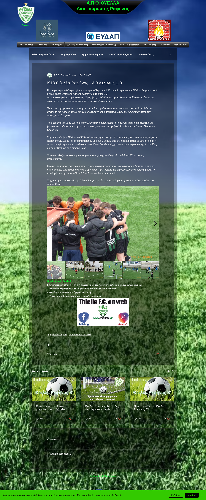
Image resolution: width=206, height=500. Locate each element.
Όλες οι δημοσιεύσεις (43, 54)
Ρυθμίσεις (176, 495)
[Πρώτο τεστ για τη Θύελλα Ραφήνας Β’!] (152, 389)
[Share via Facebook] (48, 344)
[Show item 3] (94, 270)
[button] (170, 54)
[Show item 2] (75, 270)
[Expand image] (103, 223)
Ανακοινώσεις (146, 54)
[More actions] (157, 75)
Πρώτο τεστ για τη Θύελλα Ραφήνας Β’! (149, 408)
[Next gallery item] (155, 224)
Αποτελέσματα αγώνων (121, 54)
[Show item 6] (150, 270)
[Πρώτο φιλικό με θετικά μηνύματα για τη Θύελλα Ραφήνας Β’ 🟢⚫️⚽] (54, 389)
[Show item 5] (132, 270)
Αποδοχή (191, 495)
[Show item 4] (113, 270)
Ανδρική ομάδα (68, 54)
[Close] (202, 495)
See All (170, 371)
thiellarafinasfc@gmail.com (103, 476)
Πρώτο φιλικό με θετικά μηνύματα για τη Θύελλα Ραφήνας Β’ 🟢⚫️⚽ (50, 408)
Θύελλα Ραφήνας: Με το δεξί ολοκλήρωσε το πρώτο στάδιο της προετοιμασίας (103, 408)
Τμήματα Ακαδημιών (92, 54)
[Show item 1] (56, 270)
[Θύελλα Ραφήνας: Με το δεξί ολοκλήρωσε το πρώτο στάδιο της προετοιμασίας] (103, 389)
